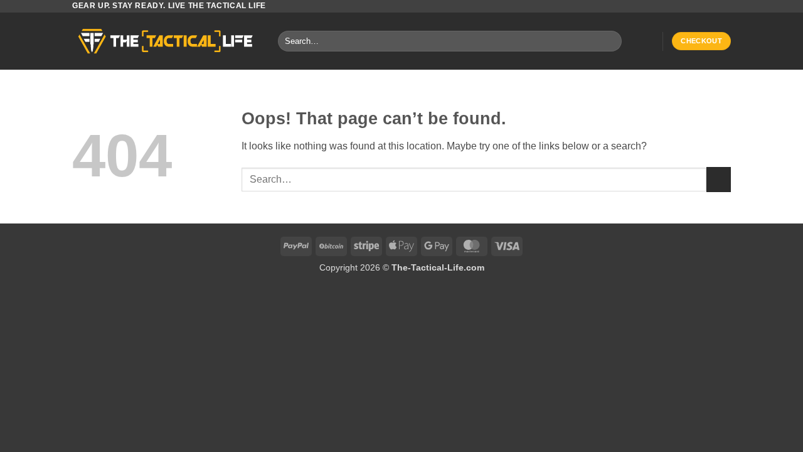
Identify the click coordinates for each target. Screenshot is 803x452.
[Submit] (609, 41)
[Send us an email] (724, 6)
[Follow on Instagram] (712, 6)
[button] (647, 41)
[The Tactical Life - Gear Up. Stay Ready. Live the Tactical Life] (165, 41)
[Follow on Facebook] (701, 6)
